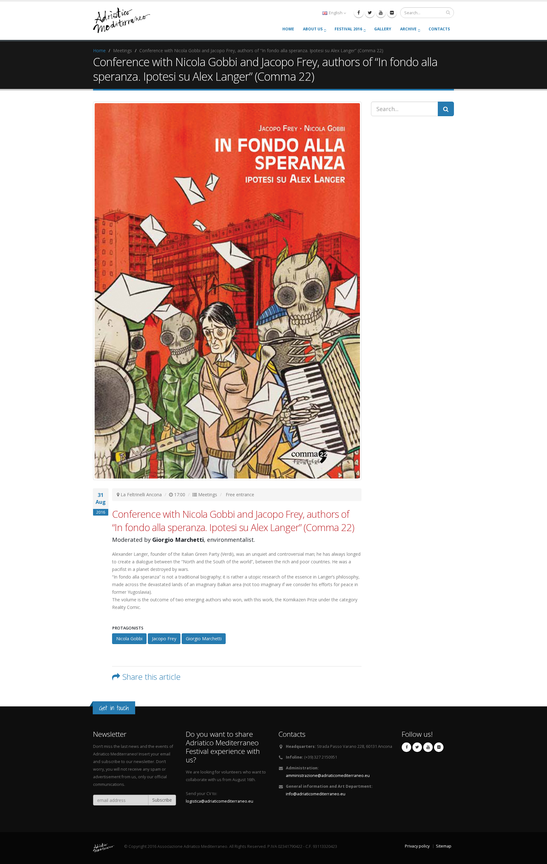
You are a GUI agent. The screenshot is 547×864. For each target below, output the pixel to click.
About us (313, 29)
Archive (408, 29)
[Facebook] (358, 12)
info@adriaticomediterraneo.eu (315, 794)
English (335, 13)
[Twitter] (369, 12)
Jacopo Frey (164, 638)
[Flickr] (392, 12)
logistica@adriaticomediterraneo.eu (219, 801)
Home (288, 29)
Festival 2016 (348, 29)
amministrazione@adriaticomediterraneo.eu (328, 775)
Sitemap (443, 846)
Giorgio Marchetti (204, 638)
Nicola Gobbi (129, 638)
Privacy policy (417, 846)
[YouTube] (381, 12)
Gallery (382, 29)
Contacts (439, 29)
